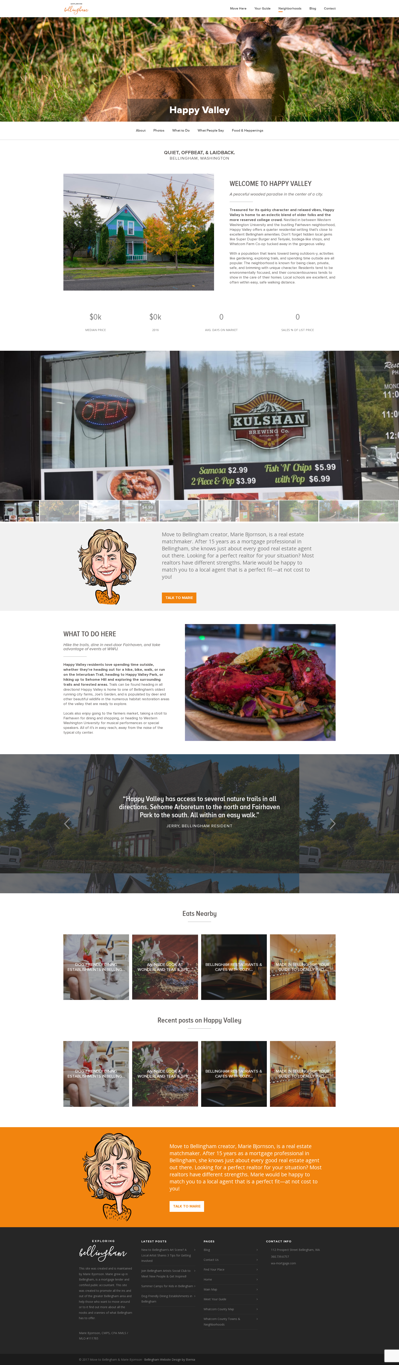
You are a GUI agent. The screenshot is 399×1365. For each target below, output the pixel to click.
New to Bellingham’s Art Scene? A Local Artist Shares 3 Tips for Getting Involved (166, 1255)
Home (208, 1279)
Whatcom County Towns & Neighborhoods (222, 1321)
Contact (330, 8)
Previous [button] (66, 824)
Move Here (238, 8)
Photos (158, 130)
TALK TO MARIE (179, 598)
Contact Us (211, 1260)
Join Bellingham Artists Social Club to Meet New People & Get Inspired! (166, 1273)
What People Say (211, 130)
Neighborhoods (290, 8)
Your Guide (262, 8)
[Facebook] (316, 1359)
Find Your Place (214, 1269)
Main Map (210, 1289)
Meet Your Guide (215, 1299)
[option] (199, 425)
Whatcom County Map (219, 1309)
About (140, 130)
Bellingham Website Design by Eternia (169, 1359)
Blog (312, 8)
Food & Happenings (247, 130)
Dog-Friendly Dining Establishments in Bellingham (166, 1299)
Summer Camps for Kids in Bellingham (167, 1286)
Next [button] (332, 824)
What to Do (181, 130)
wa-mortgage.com (283, 1263)
